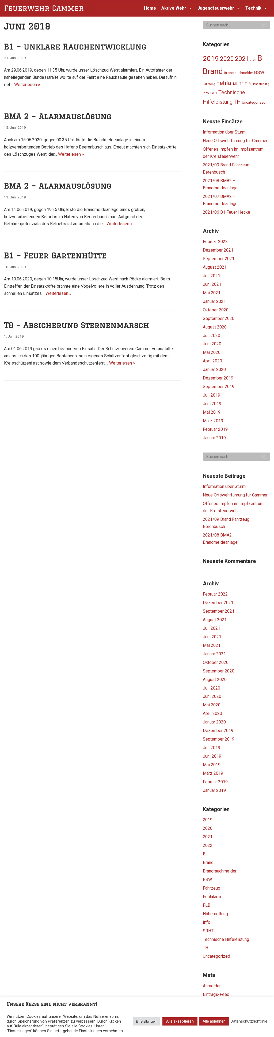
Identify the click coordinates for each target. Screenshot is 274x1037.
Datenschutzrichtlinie (249, 1021)
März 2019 (213, 420)
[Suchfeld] (264, 25)
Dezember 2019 (218, 378)
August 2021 (215, 267)
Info (206, 93)
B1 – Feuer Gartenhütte (55, 255)
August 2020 (215, 327)
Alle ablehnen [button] (214, 1021)
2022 (253, 60)
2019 (211, 58)
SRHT (213, 93)
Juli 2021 (211, 275)
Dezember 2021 (218, 250)
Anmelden (212, 985)
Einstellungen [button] (146, 1021)
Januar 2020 (214, 369)
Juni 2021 (212, 284)
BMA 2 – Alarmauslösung (58, 116)
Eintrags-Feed (216, 994)
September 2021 (218, 258)
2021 (242, 58)
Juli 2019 (211, 395)
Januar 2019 (214, 437)
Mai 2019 (211, 412)
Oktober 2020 (216, 309)
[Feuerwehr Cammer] (45, 8)
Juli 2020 (211, 335)
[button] (189, 8)
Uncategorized (253, 102)
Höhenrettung (260, 84)
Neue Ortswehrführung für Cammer (235, 140)
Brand (213, 71)
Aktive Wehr (173, 8)
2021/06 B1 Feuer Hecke (226, 212)
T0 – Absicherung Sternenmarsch (76, 325)
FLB (248, 83)
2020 (227, 58)
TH (237, 102)
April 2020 (212, 360)
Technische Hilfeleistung (226, 939)
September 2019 (218, 386)
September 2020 (218, 318)
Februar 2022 (215, 241)
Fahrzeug (209, 84)
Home (150, 8)
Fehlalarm (230, 82)
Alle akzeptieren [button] (180, 1021)
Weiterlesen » (27, 84)
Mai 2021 (211, 292)
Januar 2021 (214, 301)
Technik (253, 8)
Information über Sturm (224, 132)
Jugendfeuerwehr (215, 8)
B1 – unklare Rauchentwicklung (75, 46)
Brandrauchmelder (238, 73)
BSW (259, 72)
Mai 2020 (211, 352)
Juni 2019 (212, 403)
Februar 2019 (215, 429)
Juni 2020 (212, 343)
